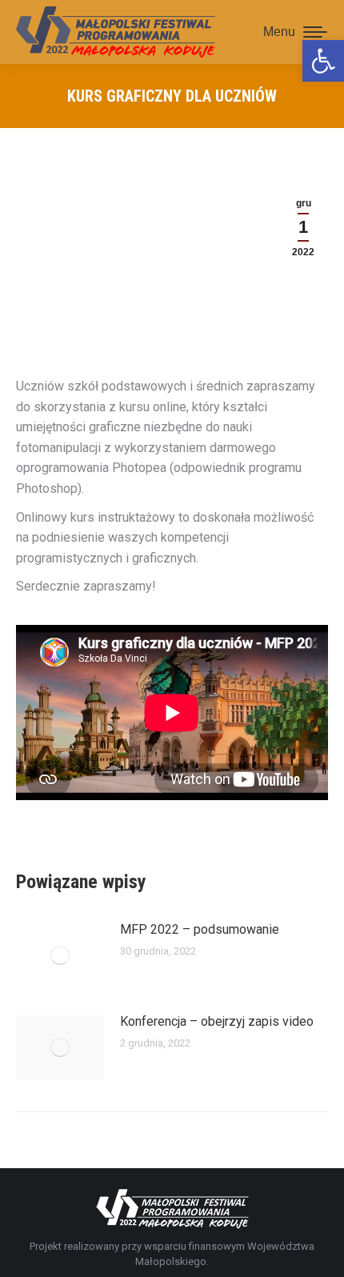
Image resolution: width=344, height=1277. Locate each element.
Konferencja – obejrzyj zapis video (217, 1021)
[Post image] (60, 955)
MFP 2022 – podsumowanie (199, 929)
